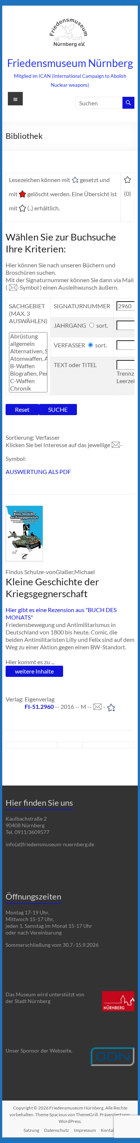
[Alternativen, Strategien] (28, 351)
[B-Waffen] (28, 366)
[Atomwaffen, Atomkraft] (28, 358)
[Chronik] (28, 388)
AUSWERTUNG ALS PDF (38, 471)
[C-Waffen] (28, 381)
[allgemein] (28, 343)
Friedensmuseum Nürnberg (70, 63)
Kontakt (108, 1130)
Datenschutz (56, 1130)
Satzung (31, 1130)
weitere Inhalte (34, 671)
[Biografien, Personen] (28, 373)
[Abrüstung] (28, 336)
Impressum (85, 1130)
